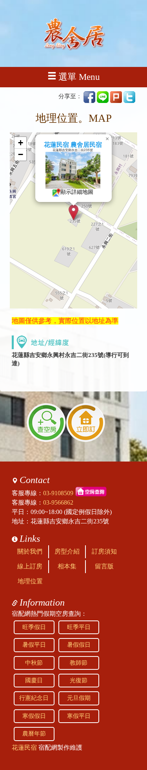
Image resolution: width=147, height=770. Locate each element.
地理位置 (30, 581)
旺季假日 (34, 627)
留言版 (104, 566)
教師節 (78, 663)
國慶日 (34, 680)
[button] (73, 212)
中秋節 (34, 663)
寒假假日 (34, 716)
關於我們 (29, 551)
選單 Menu (79, 77)
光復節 (78, 680)
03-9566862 (58, 502)
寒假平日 (79, 716)
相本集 (67, 566)
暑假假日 (79, 645)
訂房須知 (104, 551)
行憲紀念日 (34, 698)
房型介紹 (67, 551)
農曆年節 (34, 733)
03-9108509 (58, 493)
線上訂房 (29, 566)
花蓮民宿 (24, 747)
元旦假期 (79, 698)
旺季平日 (79, 627)
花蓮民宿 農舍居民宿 (73, 144)
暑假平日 (34, 645)
